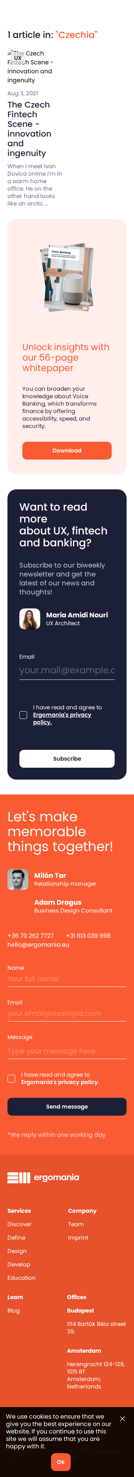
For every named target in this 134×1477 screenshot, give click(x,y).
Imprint (78, 1237)
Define (16, 1237)
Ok (61, 1462)
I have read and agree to (67, 715)
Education (21, 1278)
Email (27, 657)
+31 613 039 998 (88, 935)
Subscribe (67, 759)
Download (67, 450)
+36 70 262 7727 (30, 935)
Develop (18, 1264)
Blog (13, 1310)
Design (17, 1251)
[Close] (122, 1419)
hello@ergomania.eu (38, 944)
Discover (19, 1224)
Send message (67, 1106)
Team (76, 1224)
